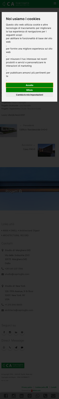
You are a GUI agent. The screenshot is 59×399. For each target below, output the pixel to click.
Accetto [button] (29, 85)
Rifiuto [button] (29, 90)
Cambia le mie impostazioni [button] (29, 94)
